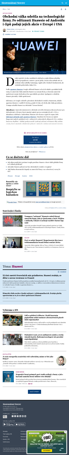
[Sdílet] (61, 9)
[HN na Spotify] (23, 416)
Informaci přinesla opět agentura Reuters (21, 117)
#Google (17, 176)
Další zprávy (34, 391)
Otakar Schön (10, 29)
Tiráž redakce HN (7, 434)
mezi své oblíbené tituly (43, 202)
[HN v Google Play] (8, 424)
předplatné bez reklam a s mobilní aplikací (36, 147)
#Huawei (10, 176)
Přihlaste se (42, 151)
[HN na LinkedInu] (20, 416)
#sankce (24, 176)
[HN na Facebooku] (15, 416)
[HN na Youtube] (25, 416)
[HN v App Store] (20, 424)
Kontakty (5, 431)
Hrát (31, 194)
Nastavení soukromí (26, 436)
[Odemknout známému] (65, 9)
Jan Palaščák (7, 354)
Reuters (44, 72)
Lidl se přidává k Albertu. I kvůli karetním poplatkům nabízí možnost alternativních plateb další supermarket (43, 318)
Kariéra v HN (6, 439)
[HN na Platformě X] (12, 416)
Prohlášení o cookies (26, 434)
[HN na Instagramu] (18, 416)
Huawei (17, 266)
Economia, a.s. (13, 406)
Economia (5, 436)
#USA (30, 176)
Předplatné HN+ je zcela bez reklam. (58, 207)
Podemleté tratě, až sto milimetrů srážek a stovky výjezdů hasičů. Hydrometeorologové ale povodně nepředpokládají (44, 337)
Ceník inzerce (6, 442)
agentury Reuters (16, 89)
